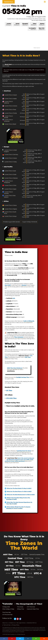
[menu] (45, 2)
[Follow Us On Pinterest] (17, 620)
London (8, 24)
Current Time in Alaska (11, 98)
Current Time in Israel (10, 170)
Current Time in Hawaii (11, 95)
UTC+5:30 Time (11, 398)
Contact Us (12, 623)
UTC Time (19, 577)
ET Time (30, 562)
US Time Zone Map (7, 614)
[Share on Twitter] (20, 638)
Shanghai (25, 24)
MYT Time (24, 570)
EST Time (20, 562)
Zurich (16, 24)
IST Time (9, 390)
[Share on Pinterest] (12, 638)
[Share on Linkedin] (28, 638)
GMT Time (38, 562)
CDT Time (24, 554)
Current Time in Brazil (10, 124)
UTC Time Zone (31, 607)
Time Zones (20, 607)
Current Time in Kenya (10, 216)
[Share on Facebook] (4, 638)
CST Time (37, 558)
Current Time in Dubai (10, 174)
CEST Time (28, 558)
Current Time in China (10, 185)
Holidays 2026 (6, 607)
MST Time (11, 569)
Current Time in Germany (11, 154)
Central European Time (36, 554)
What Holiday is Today (8, 609)
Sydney (41, 24)
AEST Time (7, 555)
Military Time (20, 609)
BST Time (17, 554)
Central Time (15, 558)
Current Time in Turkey (11, 161)
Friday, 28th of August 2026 (36, 16)
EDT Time (9, 562)
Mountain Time (31, 565)
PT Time (18, 573)
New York (41, 28)
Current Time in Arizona (11, 106)
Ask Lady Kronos (20, 623)
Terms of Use (7, 625)
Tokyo (33, 24)
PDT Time (33, 569)
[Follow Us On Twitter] (15, 620)
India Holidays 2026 (40, 20)
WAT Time (30, 577)
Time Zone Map (6, 612)
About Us (4, 623)
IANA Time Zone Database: (15, 368)
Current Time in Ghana (11, 205)
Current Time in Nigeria (11, 209)
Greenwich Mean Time (33, 609)
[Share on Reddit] (44, 638)
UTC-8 (38, 573)
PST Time (8, 573)
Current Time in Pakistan (11, 178)
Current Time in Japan (10, 189)
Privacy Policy (15, 625)
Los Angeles (32, 28)
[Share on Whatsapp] (36, 638)
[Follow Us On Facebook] (20, 620)
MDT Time (18, 565)
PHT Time (40, 569)
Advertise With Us (31, 623)
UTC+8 (29, 573)
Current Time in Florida (11, 113)
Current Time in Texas (10, 109)
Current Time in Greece (11, 158)
